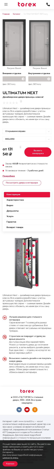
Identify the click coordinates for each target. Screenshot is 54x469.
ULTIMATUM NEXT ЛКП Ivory (36, 14)
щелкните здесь (10, 458)
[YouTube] (27, 409)
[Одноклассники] (34, 409)
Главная (6, 14)
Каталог (16, 14)
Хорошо (10, 464)
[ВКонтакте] (19, 409)
